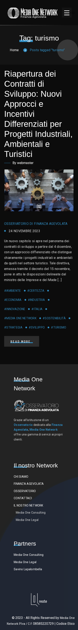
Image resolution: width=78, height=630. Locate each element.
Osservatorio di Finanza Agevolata (36, 224)
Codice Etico (65, 624)
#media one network (20, 318)
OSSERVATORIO (25, 491)
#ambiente (12, 290)
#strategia (13, 327)
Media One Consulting (31, 512)
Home (14, 50)
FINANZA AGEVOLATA (29, 483)
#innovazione (14, 309)
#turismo (58, 327)
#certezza (36, 290)
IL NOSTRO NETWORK (28, 505)
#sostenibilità (54, 318)
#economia (13, 300)
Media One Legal (27, 520)
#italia (36, 309)
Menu (68, 12)
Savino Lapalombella (28, 569)
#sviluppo (37, 327)
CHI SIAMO (21, 476)
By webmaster (22, 163)
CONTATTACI (23, 498)
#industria (36, 300)
